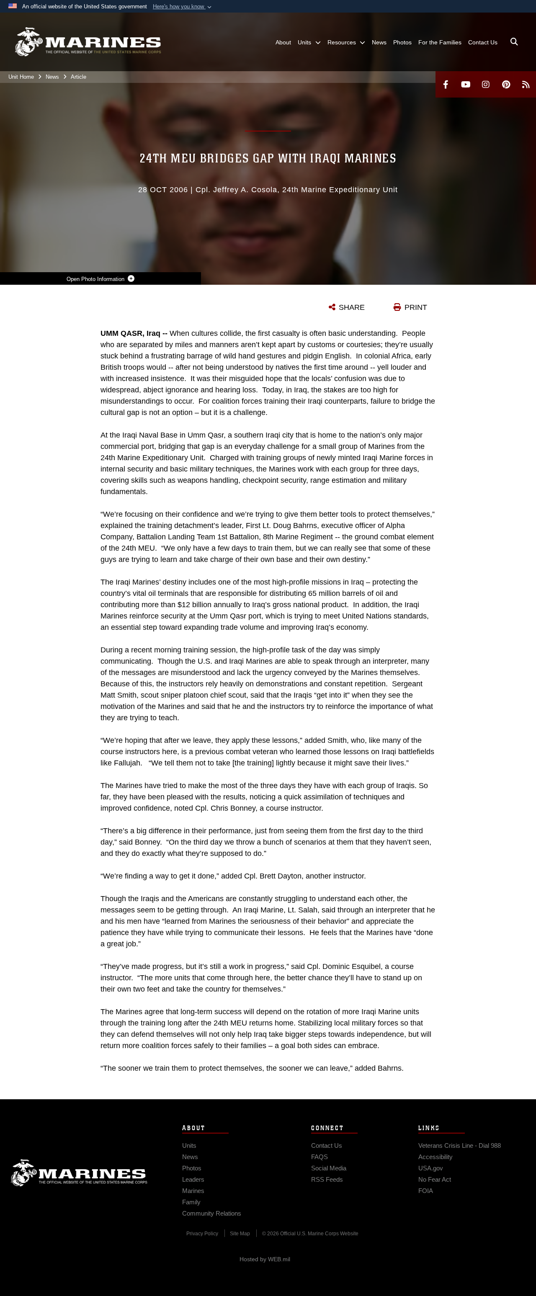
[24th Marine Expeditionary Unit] (88, 42)
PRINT (416, 307)
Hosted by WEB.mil (265, 1259)
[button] (183, 7)
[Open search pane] (514, 42)
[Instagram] (486, 84)
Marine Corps (79, 1173)
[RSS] (526, 84)
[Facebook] (446, 84)
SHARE (352, 307)
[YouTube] (466, 84)
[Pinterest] (506, 84)
